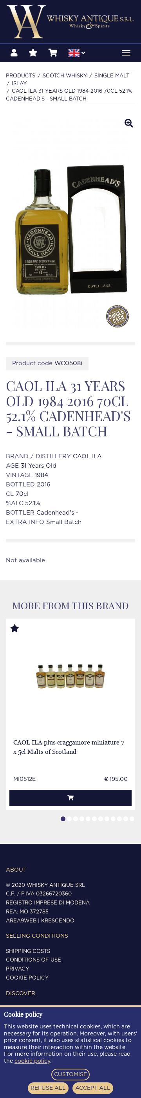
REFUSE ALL (48, 1088)
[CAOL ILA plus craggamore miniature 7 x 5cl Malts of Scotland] (71, 677)
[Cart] (53, 53)
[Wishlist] (33, 53)
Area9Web (21, 921)
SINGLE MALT (111, 76)
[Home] (70, 21)
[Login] (14, 53)
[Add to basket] (70, 798)
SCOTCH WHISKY (65, 76)
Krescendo (57, 921)
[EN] (77, 54)
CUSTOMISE (70, 1074)
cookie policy (32, 1061)
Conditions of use (33, 960)
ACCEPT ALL (92, 1088)
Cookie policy (27, 978)
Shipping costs (28, 951)
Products (20, 76)
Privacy (17, 969)
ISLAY (19, 83)
